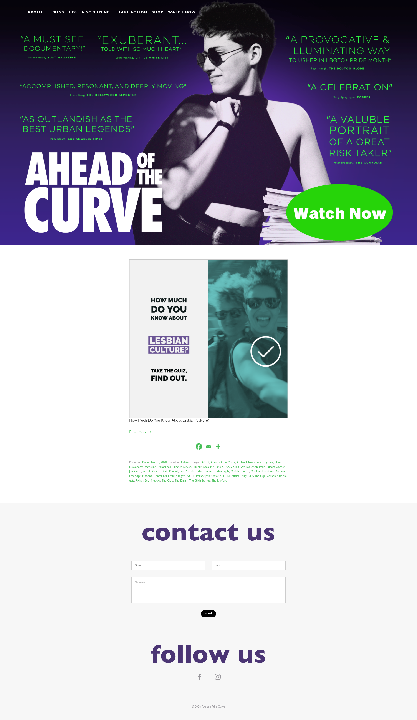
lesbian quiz (222, 471)
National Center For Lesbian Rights (163, 476)
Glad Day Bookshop (245, 467)
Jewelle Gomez (152, 471)
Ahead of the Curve (223, 462)
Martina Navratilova (263, 471)
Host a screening (90, 12)
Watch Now (182, 12)
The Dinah (181, 480)
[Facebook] (199, 446)
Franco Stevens (183, 467)
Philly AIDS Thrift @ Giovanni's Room (263, 476)
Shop (157, 12)
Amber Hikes (245, 462)
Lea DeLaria (187, 471)
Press (57, 12)
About (36, 12)
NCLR (191, 476)
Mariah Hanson (240, 471)
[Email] (208, 446)
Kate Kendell (170, 471)
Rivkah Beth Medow (148, 480)
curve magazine (263, 462)
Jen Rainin (135, 471)
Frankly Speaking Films (207, 467)
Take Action (132, 12)
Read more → (140, 433)
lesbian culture (204, 471)
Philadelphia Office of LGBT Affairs (217, 476)
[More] (218, 446)
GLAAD (227, 467)
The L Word (219, 480)
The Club (167, 480)
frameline (150, 467)
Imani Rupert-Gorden (272, 467)
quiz (131, 480)
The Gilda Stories (199, 480)
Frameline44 (165, 467)
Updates (185, 462)
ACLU (205, 462)
